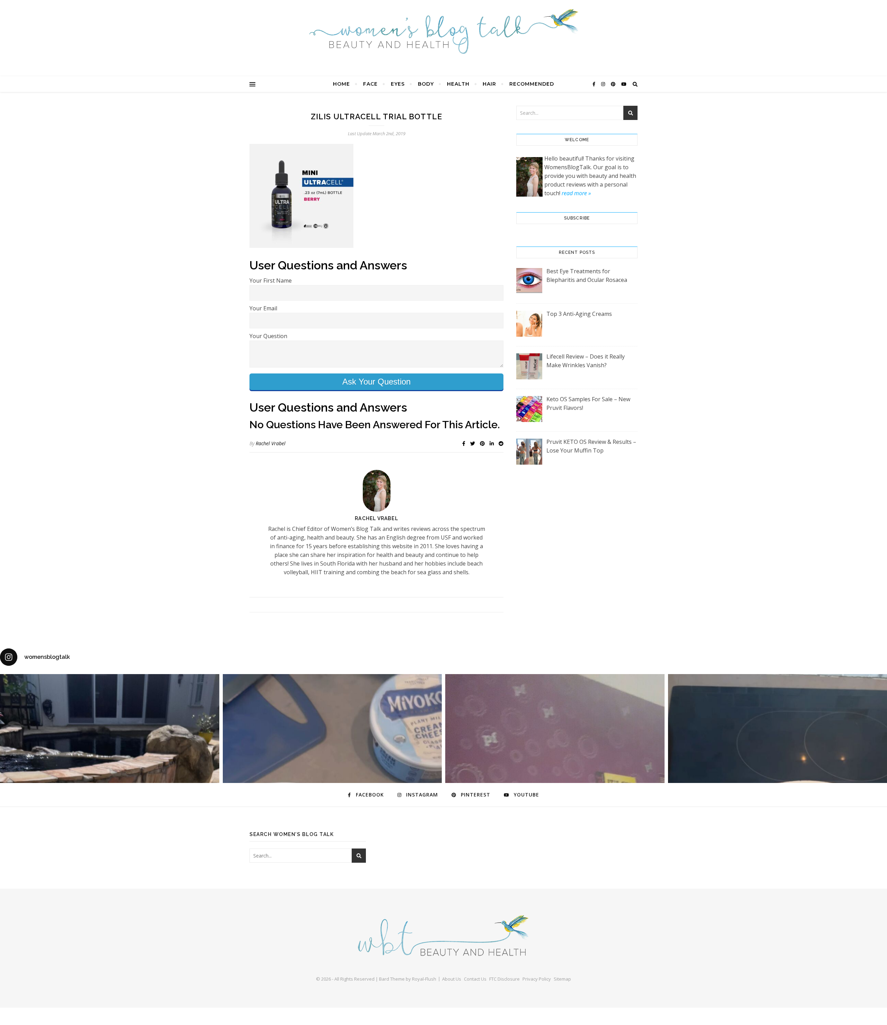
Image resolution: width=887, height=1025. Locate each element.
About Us (451, 979)
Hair (489, 84)
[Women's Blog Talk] (443, 31)
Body (426, 84)
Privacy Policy (536, 979)
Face (370, 84)
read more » (576, 193)
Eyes (398, 84)
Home (341, 84)
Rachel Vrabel (271, 443)
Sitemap (562, 979)
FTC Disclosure (504, 979)
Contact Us (475, 979)
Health (458, 84)
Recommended (531, 84)
